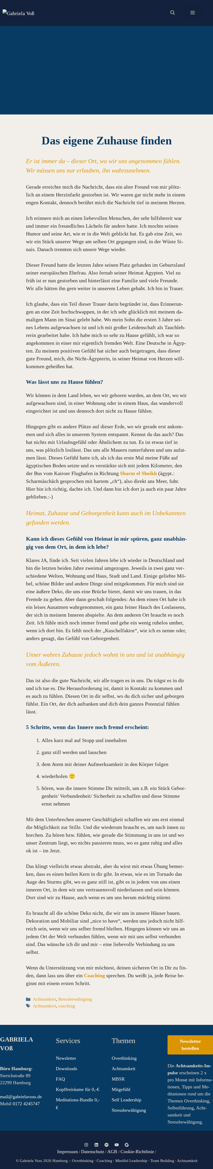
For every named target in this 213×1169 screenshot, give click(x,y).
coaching (66, 1006)
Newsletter (66, 1058)
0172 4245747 (26, 1103)
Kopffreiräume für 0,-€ (77, 1089)
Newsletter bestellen (190, 1045)
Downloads (66, 1068)
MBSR (118, 1079)
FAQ (60, 1079)
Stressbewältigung (75, 999)
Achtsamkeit (44, 999)
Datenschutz (92, 1151)
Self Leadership (126, 1099)
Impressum (67, 1151)
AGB (112, 1151)
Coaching (94, 975)
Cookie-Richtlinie (137, 1151)
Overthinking (124, 1058)
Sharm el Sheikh (138, 473)
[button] (173, 13)
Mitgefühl (121, 1089)
